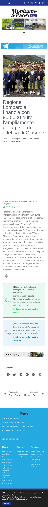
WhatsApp (8, 207)
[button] (9, 3)
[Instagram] (32, 2)
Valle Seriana (16, 141)
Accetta (6, 503)
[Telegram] (39, 2)
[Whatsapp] (43, 2)
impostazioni (23, 499)
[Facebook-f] (24, 2)
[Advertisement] (24, 172)
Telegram (19, 207)
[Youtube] (35, 2)
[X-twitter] (28, 2)
